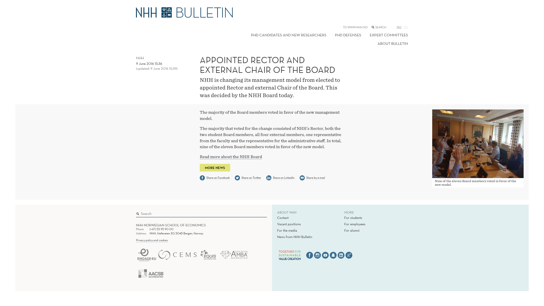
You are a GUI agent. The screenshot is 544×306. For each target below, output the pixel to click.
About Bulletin (393, 43)
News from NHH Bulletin (294, 237)
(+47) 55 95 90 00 (161, 229)
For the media (287, 230)
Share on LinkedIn (284, 178)
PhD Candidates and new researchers (288, 35)
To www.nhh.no (355, 27)
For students (353, 217)
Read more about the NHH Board (231, 156)
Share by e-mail (315, 178)
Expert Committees (389, 35)
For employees (355, 224)
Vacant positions (289, 224)
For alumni (352, 230)
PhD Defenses (348, 35)
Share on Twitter (251, 178)
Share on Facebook (218, 178)
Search (257, 212)
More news (215, 168)
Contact (283, 217)
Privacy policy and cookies (152, 240)
